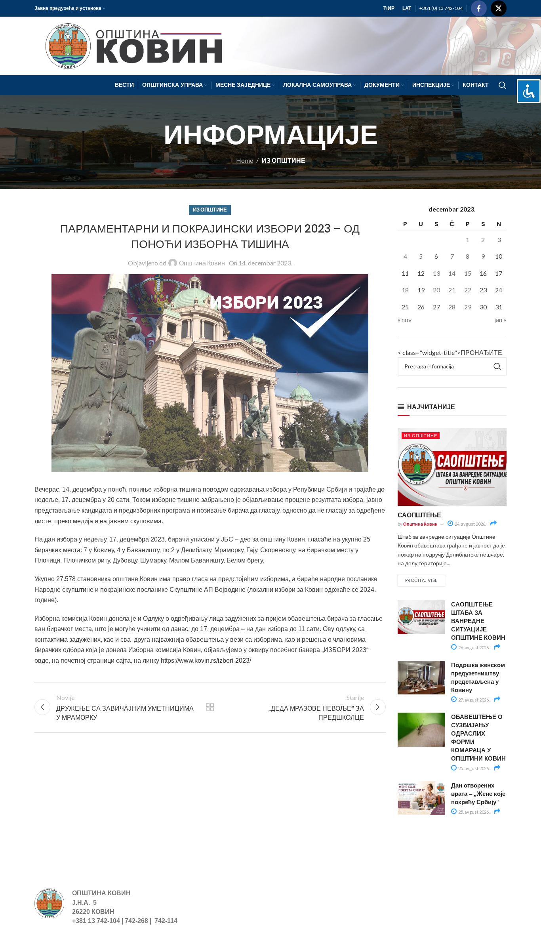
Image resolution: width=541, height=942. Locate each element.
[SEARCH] (497, 366)
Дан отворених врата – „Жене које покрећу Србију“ (478, 793)
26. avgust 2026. (473, 647)
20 (436, 290)
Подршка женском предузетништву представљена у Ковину (478, 677)
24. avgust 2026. (470, 523)
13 (436, 273)
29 (467, 307)
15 (467, 273)
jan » (500, 319)
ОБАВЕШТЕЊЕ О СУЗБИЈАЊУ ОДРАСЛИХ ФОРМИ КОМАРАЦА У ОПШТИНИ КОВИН (478, 737)
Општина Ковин (202, 263)
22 (467, 290)
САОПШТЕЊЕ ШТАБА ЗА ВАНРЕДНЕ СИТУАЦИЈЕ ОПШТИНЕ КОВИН (478, 621)
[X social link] (499, 8)
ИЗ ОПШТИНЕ (283, 160)
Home (244, 160)
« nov (404, 319)
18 (405, 290)
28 (451, 307)
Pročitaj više (421, 580)
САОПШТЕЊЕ (419, 514)
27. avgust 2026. (473, 699)
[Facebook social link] (479, 8)
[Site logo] (130, 45)
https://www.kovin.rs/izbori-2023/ (206, 660)
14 (451, 273)
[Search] (503, 85)
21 (451, 290)
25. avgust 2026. (473, 768)
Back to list (209, 707)
